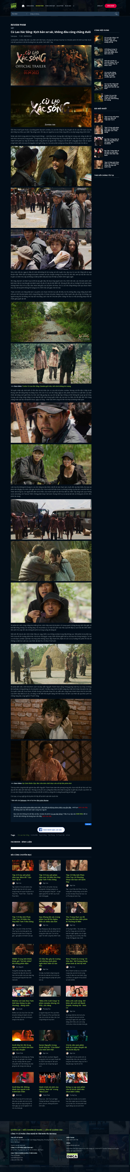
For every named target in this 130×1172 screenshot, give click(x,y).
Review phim (39, 6)
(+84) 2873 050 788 (16, 1160)
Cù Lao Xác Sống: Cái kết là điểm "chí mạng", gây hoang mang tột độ (111, 40)
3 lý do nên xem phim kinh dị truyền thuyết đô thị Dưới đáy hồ (76, 1047)
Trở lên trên (89, 1170)
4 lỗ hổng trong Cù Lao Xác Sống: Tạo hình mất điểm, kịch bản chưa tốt (111, 51)
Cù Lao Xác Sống (23, 835)
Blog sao (68, 6)
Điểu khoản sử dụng (32, 1130)
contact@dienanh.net (73, 1145)
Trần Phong (51, 835)
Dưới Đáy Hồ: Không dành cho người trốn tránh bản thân (21, 1089)
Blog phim (60, 6)
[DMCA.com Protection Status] (72, 1155)
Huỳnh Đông (43, 835)
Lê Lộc (68, 835)
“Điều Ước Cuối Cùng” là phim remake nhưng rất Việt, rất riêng (49, 1003)
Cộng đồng (30, 6)
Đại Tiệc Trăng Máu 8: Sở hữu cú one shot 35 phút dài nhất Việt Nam (111, 153)
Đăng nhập (110, 6)
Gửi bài (88, 824)
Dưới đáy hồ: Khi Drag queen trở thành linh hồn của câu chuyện (22, 1047)
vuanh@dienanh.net (17, 1158)
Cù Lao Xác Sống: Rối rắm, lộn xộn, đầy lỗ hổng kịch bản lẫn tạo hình (111, 86)
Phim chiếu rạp (50, 6)
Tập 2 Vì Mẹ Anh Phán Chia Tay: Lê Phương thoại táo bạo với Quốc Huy (76, 878)
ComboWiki (34, 835)
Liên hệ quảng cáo (54, 1130)
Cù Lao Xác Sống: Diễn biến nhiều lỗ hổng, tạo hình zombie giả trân (110, 74)
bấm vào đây (83, 807)
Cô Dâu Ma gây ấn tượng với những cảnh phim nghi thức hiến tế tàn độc (50, 962)
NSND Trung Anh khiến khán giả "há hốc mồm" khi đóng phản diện (22, 961)
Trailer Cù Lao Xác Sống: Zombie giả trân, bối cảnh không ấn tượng (111, 97)
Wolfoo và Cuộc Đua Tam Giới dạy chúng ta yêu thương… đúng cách (23, 1003)
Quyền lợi (15, 1130)
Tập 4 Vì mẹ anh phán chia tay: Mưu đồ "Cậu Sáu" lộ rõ (21, 877)
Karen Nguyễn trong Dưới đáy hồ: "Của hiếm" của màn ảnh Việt (49, 1047)
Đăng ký (100, 6)
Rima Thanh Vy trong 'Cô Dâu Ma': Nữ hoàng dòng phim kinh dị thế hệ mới (76, 961)
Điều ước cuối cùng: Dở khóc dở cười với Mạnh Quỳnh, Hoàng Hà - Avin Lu (76, 1004)
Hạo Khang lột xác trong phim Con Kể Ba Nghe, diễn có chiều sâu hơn (49, 919)
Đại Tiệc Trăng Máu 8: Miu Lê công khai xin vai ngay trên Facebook (111, 141)
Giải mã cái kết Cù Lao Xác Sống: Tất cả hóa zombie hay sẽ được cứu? (111, 63)
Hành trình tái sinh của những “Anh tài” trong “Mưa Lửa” (48, 1089)
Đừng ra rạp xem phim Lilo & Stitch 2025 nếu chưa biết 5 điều (75, 1089)
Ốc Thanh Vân (60, 835)
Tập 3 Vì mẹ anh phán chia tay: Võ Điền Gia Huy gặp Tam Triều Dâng (49, 877)
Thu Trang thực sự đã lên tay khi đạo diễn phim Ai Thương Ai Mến (76, 919)
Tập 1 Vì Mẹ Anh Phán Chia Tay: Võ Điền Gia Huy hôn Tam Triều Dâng (22, 919)
